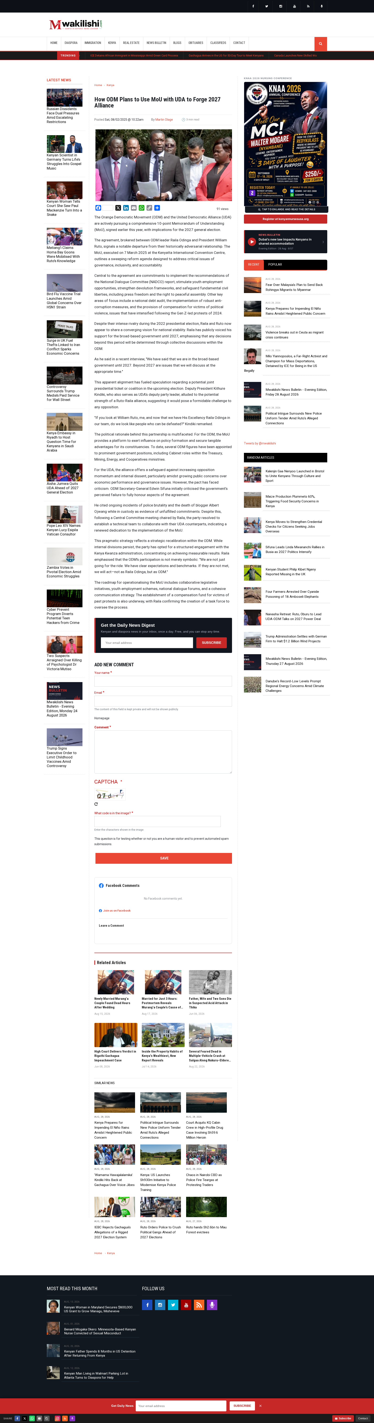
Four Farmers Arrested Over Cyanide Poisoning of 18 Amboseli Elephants (292, 594)
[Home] (76, 24)
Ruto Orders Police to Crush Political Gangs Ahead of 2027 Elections (160, 1232)
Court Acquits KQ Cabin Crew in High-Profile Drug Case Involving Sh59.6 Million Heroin (204, 1130)
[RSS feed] (308, 7)
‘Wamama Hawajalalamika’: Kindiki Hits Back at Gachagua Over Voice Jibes (114, 1180)
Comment (101, 727)
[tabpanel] (285, 347)
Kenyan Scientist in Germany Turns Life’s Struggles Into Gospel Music (64, 161)
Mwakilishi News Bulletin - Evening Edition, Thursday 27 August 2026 (296, 661)
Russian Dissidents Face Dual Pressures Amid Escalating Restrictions (63, 115)
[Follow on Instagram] (57, 1418)
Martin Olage (164, 119)
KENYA (112, 43)
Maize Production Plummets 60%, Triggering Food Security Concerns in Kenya (292, 501)
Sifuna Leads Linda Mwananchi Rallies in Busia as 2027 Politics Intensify (295, 549)
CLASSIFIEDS (218, 43)
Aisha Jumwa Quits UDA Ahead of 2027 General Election (62, 487)
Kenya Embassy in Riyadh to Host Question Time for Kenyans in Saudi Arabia (61, 442)
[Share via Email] (39, 1418)
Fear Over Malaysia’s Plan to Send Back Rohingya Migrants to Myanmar (294, 287)
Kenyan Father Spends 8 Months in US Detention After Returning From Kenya (99, 1353)
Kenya (110, 85)
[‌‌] (253, 7)
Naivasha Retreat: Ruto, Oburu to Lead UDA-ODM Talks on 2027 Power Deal (293, 616)
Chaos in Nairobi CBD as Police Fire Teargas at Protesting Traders (204, 1180)
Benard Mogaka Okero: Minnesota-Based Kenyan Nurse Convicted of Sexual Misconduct (100, 1331)
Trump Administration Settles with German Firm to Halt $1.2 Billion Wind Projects (296, 639)
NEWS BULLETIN (156, 43)
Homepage (102, 718)
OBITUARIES (196, 43)
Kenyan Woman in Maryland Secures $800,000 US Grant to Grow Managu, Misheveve (98, 1309)
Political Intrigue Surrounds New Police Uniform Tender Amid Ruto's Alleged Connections (160, 1130)
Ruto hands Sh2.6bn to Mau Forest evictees (206, 1229)
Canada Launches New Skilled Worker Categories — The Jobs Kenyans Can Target (267, 55)
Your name (102, 673)
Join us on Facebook (117, 910)
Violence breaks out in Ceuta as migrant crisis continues (295, 334)
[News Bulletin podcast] (321, 7)
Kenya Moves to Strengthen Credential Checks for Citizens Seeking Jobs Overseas (294, 527)
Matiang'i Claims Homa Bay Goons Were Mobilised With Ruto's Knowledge (63, 254)
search (320, 44)
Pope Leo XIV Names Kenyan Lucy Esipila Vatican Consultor (64, 529)
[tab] (254, 265)
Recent (254, 264)
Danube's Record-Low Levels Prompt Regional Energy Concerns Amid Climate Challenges (295, 686)
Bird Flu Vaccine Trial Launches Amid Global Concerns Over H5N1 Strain (64, 300)
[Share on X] (24, 1418)
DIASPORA (71, 43)
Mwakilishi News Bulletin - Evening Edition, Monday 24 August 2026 (62, 708)
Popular (275, 264)
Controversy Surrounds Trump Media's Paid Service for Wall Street (63, 393)
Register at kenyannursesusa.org (286, 219)
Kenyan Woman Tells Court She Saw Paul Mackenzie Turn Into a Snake (64, 207)
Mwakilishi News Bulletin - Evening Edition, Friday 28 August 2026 (296, 392)
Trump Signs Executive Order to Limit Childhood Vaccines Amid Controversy (62, 757)
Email (98, 692)
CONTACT (239, 43)
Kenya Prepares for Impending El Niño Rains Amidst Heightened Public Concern (113, 1130)
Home (54, 43)
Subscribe (211, 642)
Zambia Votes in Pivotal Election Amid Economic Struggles (64, 571)
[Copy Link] (47, 1418)
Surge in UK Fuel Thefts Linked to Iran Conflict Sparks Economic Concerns (63, 347)
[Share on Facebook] (17, 1418)
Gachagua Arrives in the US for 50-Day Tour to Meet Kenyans (167, 55)
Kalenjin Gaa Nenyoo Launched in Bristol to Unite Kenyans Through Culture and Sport (295, 476)
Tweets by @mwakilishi (260, 443)
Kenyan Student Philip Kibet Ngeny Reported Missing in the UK (291, 571)
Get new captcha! (96, 804)
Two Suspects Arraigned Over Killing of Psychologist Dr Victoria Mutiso (64, 662)
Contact (363, 1418)
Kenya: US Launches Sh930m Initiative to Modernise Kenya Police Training (158, 1182)
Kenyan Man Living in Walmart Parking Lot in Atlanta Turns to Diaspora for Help (96, 1375)
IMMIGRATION (93, 43)
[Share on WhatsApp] (32, 1418)
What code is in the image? (112, 813)
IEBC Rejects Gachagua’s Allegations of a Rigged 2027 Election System (112, 1232)
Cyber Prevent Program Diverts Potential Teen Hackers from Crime (63, 616)
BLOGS (177, 43)
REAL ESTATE (131, 43)
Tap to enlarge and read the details (288, 209)
